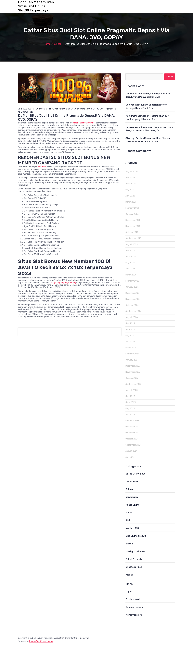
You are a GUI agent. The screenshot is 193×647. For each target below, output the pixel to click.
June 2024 (130, 329)
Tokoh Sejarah (133, 559)
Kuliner (57, 43)
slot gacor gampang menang (63, 282)
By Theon (40, 109)
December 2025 (132, 220)
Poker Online (64, 109)
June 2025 (130, 256)
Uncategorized (106, 109)
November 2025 (132, 226)
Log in (128, 591)
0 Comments (26, 112)
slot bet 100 (132, 528)
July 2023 (130, 396)
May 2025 (130, 262)
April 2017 (129, 457)
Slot (72, 109)
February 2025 (132, 281)
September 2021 (133, 445)
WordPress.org (133, 615)
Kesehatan (131, 481)
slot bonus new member (84, 123)
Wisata (129, 574)
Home (47, 43)
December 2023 (132, 366)
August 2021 (131, 451)
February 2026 (132, 208)
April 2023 (130, 414)
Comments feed (134, 607)
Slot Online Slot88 (83, 109)
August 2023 (131, 390)
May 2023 (130, 408)
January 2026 (132, 214)
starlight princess (135, 551)
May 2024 (130, 335)
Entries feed (132, 599)
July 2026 (130, 177)
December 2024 (132, 293)
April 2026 (130, 196)
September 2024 (133, 311)
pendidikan (131, 497)
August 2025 (131, 244)
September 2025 (133, 238)
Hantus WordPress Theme (41, 641)
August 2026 (131, 171)
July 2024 (130, 323)
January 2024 (132, 360)
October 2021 (131, 439)
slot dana (42, 167)
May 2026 (130, 190)
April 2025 (130, 269)
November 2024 (132, 299)
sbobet (129, 512)
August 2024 (131, 317)
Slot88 (96, 109)
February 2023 (132, 420)
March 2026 (130, 202)
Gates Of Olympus (135, 473)
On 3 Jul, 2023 (24, 109)
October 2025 (131, 232)
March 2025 (130, 275)
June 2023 (130, 402)
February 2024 (132, 354)
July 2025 (130, 250)
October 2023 (131, 378)
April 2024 (130, 341)
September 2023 (133, 384)
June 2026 (130, 184)
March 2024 (130, 348)
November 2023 (132, 372)
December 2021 (132, 426)
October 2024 (131, 305)
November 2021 (132, 433)
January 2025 (132, 287)
